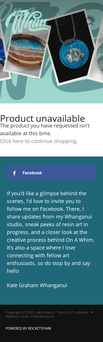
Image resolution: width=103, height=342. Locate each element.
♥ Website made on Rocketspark (49, 314)
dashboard (45, 312)
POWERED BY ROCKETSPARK (28, 328)
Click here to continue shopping (38, 141)
